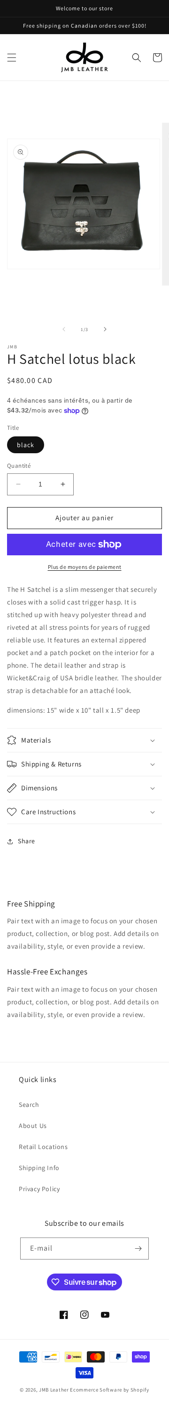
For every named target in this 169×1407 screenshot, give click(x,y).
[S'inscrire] (138, 1249)
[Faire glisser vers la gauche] (64, 329)
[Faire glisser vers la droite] (105, 329)
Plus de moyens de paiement (85, 566)
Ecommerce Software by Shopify (109, 1389)
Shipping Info (39, 1168)
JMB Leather (54, 1389)
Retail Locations (43, 1146)
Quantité (19, 466)
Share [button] (26, 841)
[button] (11, 57)
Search (29, 1104)
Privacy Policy (39, 1189)
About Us (33, 1125)
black (25, 445)
